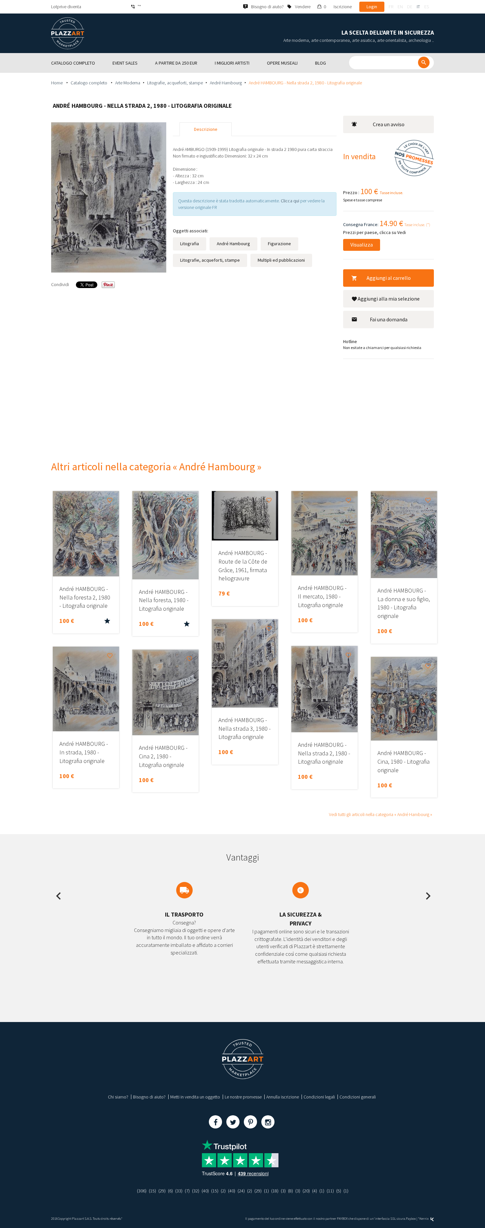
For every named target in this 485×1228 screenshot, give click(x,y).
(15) (152, 1191)
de (409, 7)
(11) (330, 1191)
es (426, 7)
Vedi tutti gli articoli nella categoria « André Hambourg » (380, 814)
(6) (170, 1191)
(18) (274, 1191)
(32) (195, 1191)
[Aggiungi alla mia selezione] (110, 500)
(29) (162, 1191)
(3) (283, 1191)
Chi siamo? (118, 1097)
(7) (187, 1191)
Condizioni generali (358, 1097)
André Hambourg (226, 83)
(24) (241, 1191)
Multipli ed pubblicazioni (281, 260)
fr (391, 7)
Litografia (189, 244)
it (418, 7)
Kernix (424, 1218)
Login (372, 7)
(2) (223, 1191)
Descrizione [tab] (205, 129)
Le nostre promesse (243, 1097)
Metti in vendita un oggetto (195, 1097)
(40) (205, 1191)
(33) (178, 1191)
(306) (141, 1191)
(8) (290, 1191)
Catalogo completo (89, 83)
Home (57, 83)
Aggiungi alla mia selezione (389, 298)
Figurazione (279, 244)
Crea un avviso (388, 124)
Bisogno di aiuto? (149, 1097)
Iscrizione (343, 7)
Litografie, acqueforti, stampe (175, 83)
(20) (306, 1191)
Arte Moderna (127, 83)
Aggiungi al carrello (389, 278)
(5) (338, 1191)
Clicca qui (290, 201)
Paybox (411, 1218)
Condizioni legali (319, 1097)
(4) (314, 1191)
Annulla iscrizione (282, 1097)
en (400, 7)
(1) (266, 1191)
